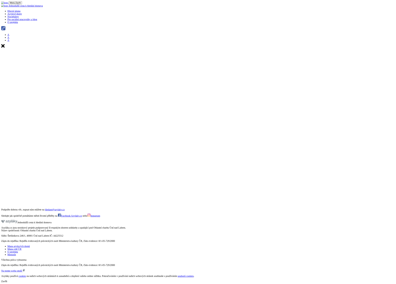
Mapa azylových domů (18, 246)
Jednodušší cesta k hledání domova (25, 5)
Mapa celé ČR (14, 249)
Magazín (11, 254)
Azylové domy (14, 14)
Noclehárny (13, 16)
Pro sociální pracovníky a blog (22, 19)
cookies (22, 276)
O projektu (12, 22)
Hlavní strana (13, 11)
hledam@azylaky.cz (55, 209)
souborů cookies (186, 276)
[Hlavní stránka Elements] (5, 2)
